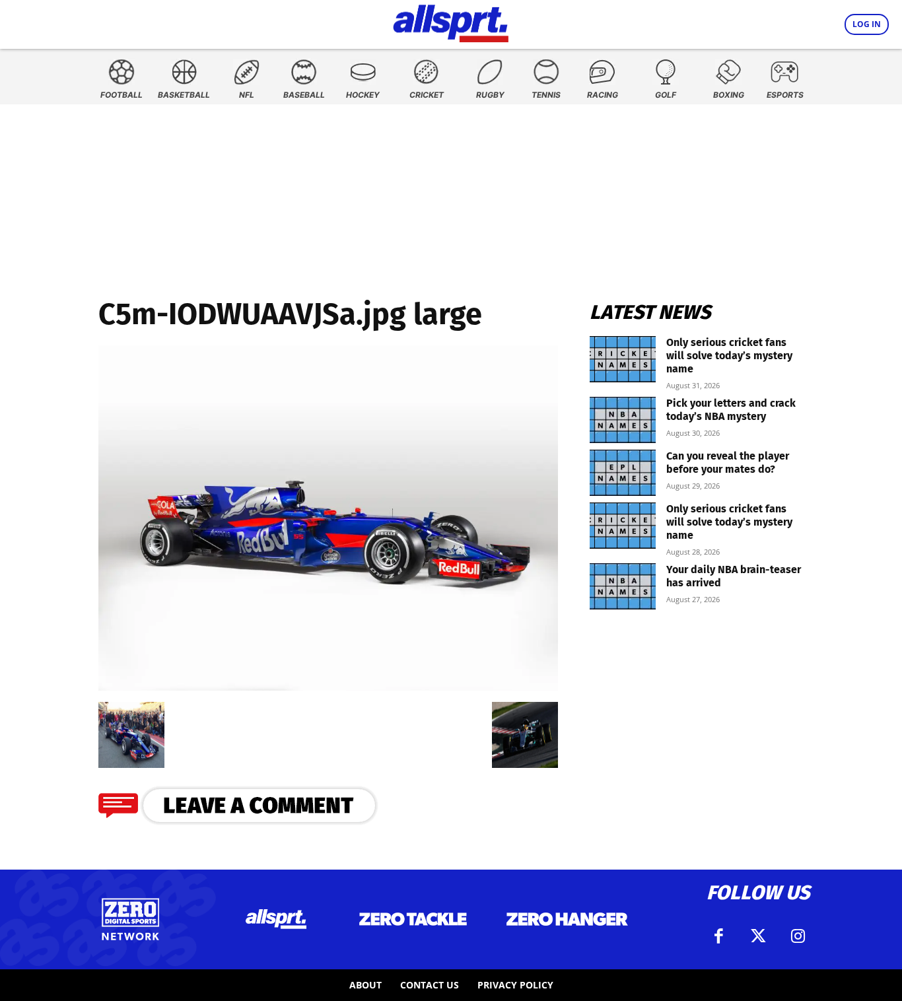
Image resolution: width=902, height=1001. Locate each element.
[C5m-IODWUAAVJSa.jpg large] (328, 686)
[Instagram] (797, 936)
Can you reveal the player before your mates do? (727, 462)
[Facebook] (718, 936)
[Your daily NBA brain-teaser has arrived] (623, 586)
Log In (866, 24)
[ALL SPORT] (450, 21)
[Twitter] (758, 936)
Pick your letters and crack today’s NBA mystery (731, 410)
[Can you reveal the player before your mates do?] (623, 473)
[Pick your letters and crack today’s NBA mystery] (623, 420)
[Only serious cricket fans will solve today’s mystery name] (623, 359)
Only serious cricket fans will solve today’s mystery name (729, 355)
